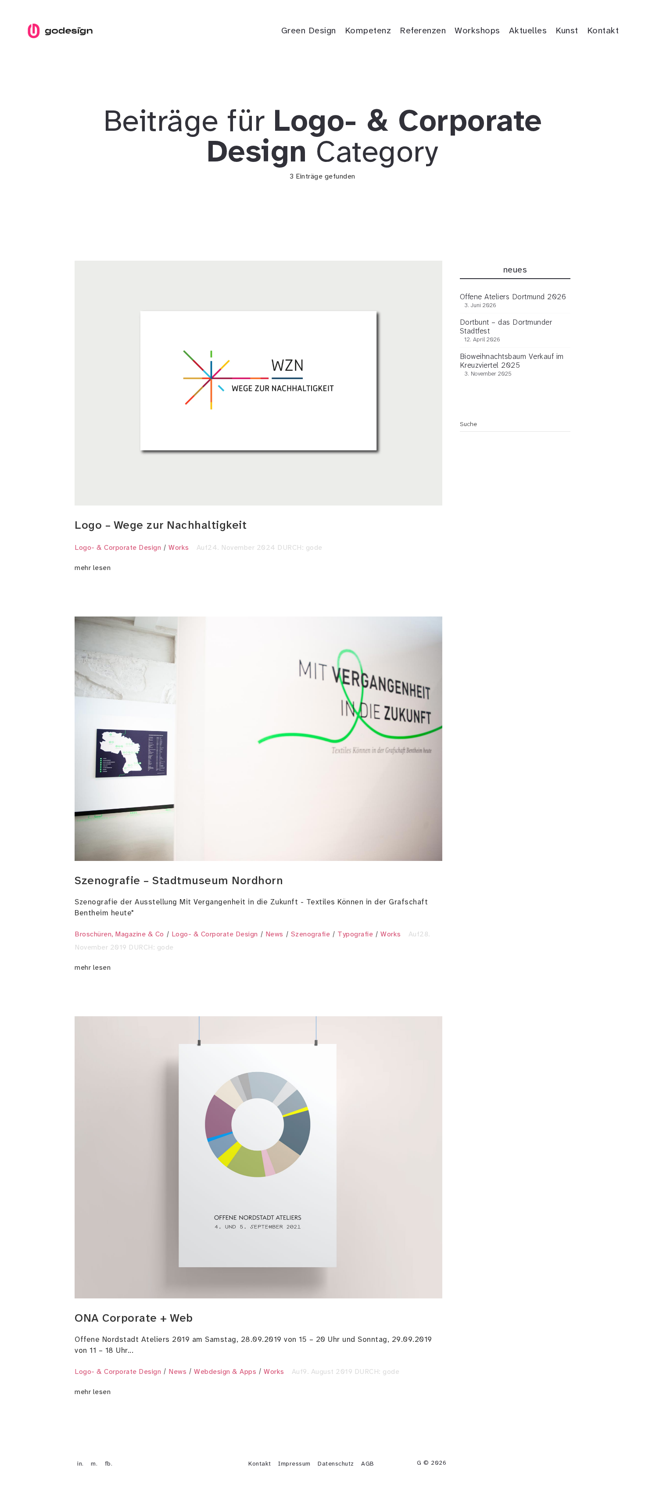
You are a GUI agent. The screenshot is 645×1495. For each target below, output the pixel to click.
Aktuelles (528, 30)
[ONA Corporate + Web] (258, 1157)
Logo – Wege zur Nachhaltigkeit (161, 525)
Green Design (308, 30)
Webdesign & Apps (225, 1371)
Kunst (566, 30)
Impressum (294, 1463)
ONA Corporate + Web (134, 1318)
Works (178, 547)
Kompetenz (368, 30)
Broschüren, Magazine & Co (119, 934)
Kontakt (603, 30)
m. (94, 1463)
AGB (367, 1463)
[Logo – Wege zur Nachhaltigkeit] (258, 383)
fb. (109, 1463)
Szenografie (310, 934)
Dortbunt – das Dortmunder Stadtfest (506, 326)
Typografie (355, 934)
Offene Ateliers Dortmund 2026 (513, 296)
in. (80, 1463)
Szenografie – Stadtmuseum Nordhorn (179, 880)
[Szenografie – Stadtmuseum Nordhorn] (258, 739)
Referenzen (423, 30)
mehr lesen (93, 567)
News (274, 934)
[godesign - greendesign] (59, 30)
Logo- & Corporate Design (118, 547)
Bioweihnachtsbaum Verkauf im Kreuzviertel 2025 (512, 360)
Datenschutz (336, 1463)
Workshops (477, 30)
